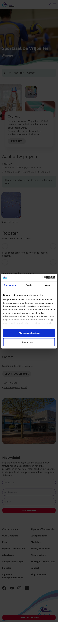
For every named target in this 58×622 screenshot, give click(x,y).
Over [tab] (47, 285)
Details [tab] (29, 285)
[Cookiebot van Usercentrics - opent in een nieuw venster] (42, 277)
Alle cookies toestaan (29, 333)
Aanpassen (27, 342)
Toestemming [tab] (10, 285)
